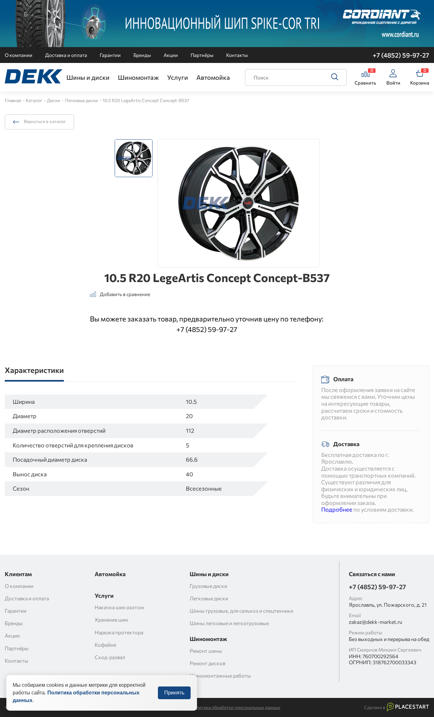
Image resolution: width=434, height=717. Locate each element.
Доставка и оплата (66, 55)
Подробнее (336, 509)
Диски (54, 100)
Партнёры (202, 55)
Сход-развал (110, 657)
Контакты (237, 55)
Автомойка (213, 77)
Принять (174, 692)
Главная (13, 100)
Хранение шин (111, 620)
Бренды (142, 55)
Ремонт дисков (207, 663)
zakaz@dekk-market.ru (375, 622)
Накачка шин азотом (119, 607)
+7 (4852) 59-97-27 (401, 55)
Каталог (34, 100)
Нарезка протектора (119, 632)
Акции (171, 55)
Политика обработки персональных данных (235, 707)
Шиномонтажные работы (220, 675)
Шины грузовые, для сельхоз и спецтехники (241, 611)
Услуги (177, 77)
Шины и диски (88, 77)
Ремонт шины (206, 651)
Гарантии (110, 55)
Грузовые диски (208, 586)
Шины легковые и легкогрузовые (229, 623)
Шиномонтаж (138, 77)
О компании (18, 55)
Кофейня (105, 645)
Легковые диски (82, 100)
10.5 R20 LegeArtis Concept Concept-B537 (146, 100)
